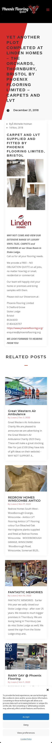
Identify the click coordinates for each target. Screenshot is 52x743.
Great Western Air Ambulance (22, 412)
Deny (26, 724)
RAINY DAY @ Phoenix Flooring (24, 677)
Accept (26, 716)
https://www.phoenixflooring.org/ (25, 328)
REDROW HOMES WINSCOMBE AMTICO (24, 499)
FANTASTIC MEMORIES (25, 592)
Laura (13, 417)
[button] (47, 689)
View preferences (26, 732)
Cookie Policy (26, 739)
